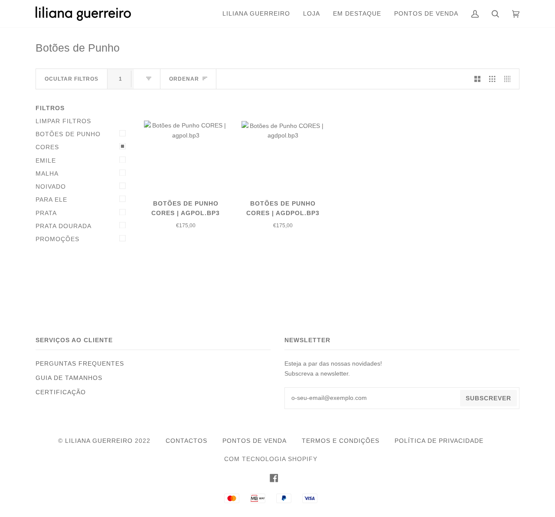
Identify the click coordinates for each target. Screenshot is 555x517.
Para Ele (51, 199)
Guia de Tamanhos (69, 377)
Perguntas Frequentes (80, 363)
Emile (46, 160)
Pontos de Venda (254, 440)
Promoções (57, 239)
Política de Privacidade (439, 440)
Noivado (51, 186)
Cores (47, 147)
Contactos (186, 440)
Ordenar (184, 79)
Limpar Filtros (63, 121)
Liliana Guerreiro (99, 440)
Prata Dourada (63, 226)
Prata (46, 212)
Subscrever (488, 398)
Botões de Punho (68, 134)
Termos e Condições (340, 440)
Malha (47, 173)
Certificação (61, 392)
